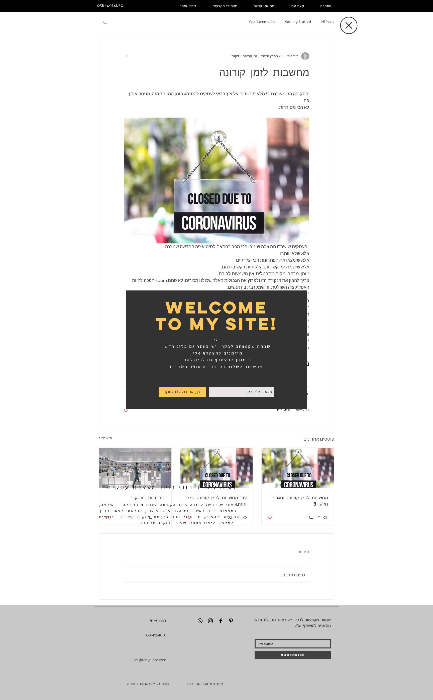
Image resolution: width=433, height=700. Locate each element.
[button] (349, 25)
